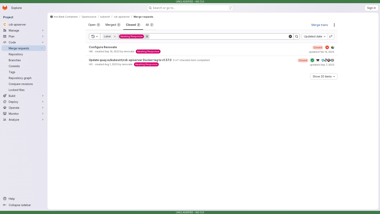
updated (321, 51)
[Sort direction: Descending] (331, 36)
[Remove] (147, 36)
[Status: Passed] (312, 60)
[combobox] (314, 36)
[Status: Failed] (327, 47)
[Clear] (290, 36)
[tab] (94, 25)
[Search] (297, 36)
